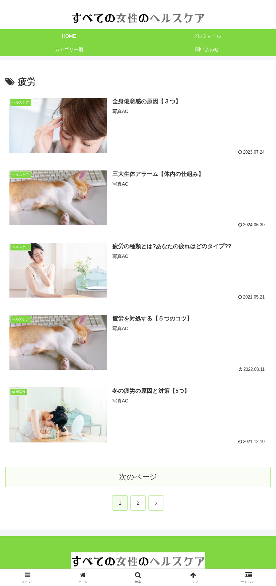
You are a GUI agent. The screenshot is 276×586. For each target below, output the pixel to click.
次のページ (138, 477)
